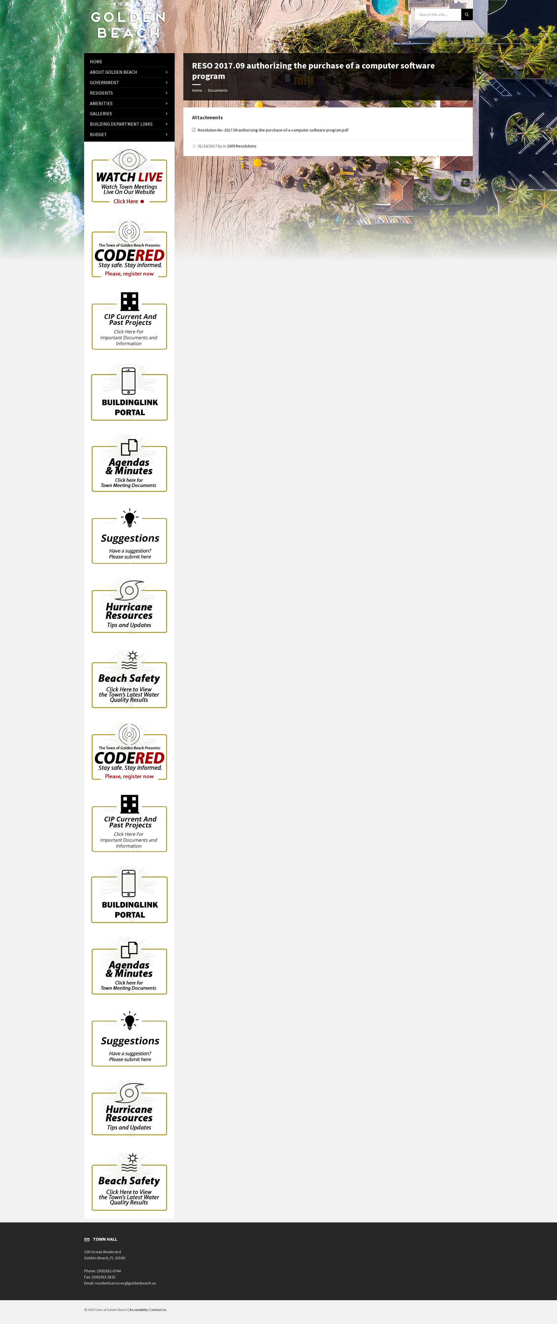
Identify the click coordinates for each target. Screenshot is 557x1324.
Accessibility (139, 1309)
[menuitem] (129, 62)
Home (197, 90)
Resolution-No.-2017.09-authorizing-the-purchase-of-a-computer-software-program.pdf (273, 130)
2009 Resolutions (241, 146)
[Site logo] (127, 42)
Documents (218, 90)
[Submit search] (467, 14)
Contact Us (158, 1309)
